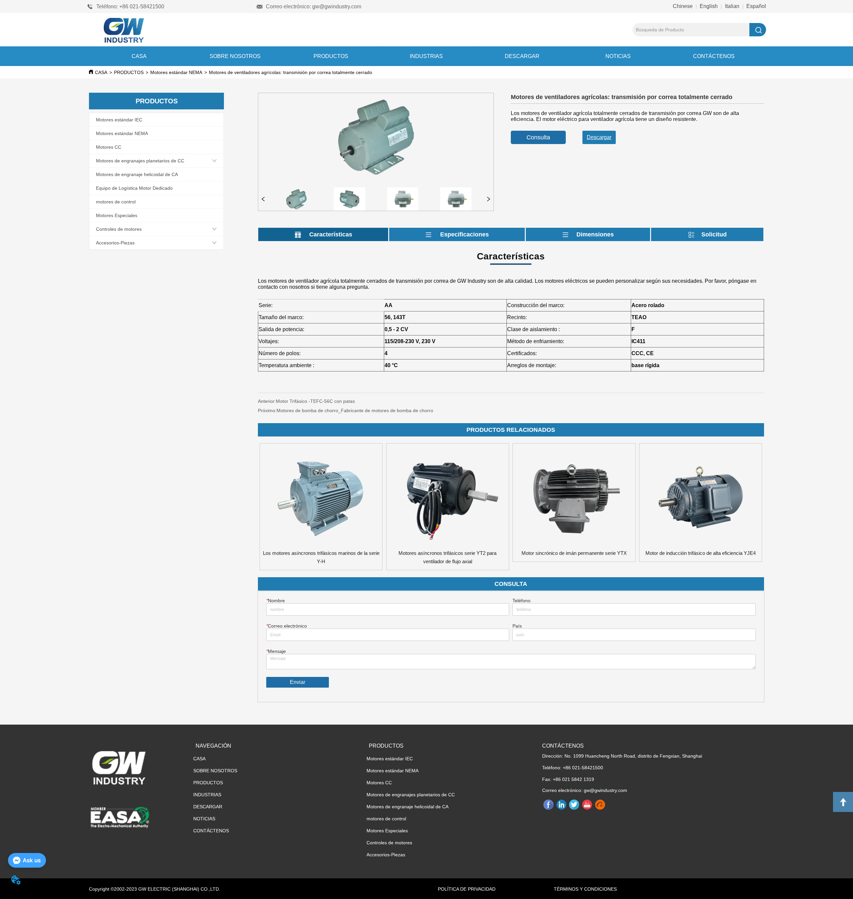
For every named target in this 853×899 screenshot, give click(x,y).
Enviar (297, 682)
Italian (732, 6)
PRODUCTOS (331, 56)
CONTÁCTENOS (714, 56)
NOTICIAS (618, 56)
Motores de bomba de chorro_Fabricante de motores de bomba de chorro (355, 410)
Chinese (683, 6)
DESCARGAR (522, 56)
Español (755, 6)
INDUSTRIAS (426, 56)
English (708, 6)
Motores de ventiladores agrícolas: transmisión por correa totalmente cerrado (290, 72)
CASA (139, 56)
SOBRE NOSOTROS (235, 56)
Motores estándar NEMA (176, 72)
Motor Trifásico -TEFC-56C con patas (368, 401)
